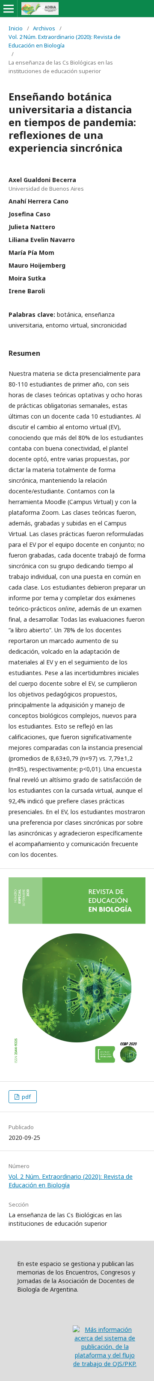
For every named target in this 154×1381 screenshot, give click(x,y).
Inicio (16, 28)
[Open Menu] (8, 8)
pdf (26, 1097)
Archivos (44, 28)
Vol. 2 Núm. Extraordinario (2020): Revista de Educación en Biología (65, 41)
